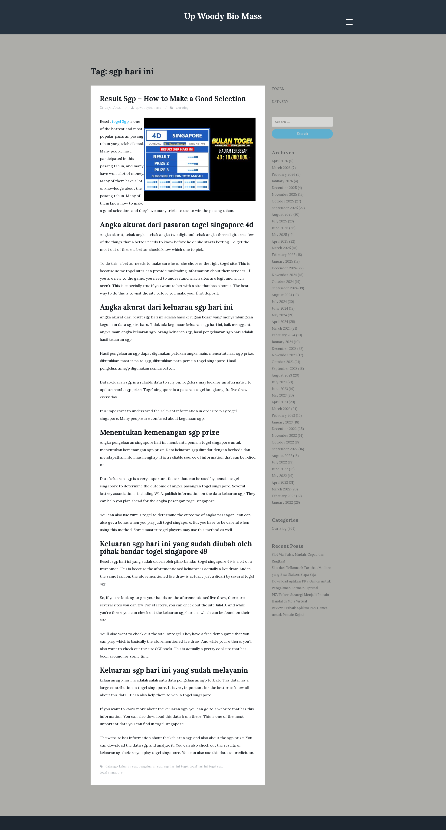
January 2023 (282, 422)
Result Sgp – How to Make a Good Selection (173, 98)
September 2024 (285, 288)
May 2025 (279, 235)
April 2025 (280, 241)
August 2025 (282, 214)
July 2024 (279, 302)
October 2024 (283, 282)
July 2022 (279, 462)
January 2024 (282, 342)
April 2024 (280, 322)
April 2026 (280, 161)
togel (184, 766)
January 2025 (282, 261)
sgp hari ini (172, 766)
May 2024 (279, 315)
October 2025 (283, 201)
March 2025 (281, 248)
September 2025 (285, 208)
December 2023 (284, 349)
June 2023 (280, 389)
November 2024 (284, 275)
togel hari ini (199, 766)
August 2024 (282, 295)
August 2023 (282, 375)
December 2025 (284, 188)
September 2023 (284, 369)
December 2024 (284, 268)
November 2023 (284, 355)
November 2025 (284, 194)
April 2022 (280, 482)
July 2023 (279, 382)
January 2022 (282, 502)
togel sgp (215, 766)
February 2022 (283, 496)
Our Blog (182, 108)
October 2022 (283, 442)
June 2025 (280, 228)
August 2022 (282, 456)
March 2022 (281, 489)
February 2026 (283, 174)
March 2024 (281, 328)
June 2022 (280, 469)
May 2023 (279, 395)
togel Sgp (120, 121)
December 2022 (284, 429)
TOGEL (278, 89)
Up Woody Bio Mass (223, 16)
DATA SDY (280, 102)
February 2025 (283, 255)
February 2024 (283, 335)
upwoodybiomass (148, 108)
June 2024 (280, 308)
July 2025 (279, 221)
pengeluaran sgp (150, 766)
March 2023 (281, 409)
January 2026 (282, 181)
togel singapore (111, 772)
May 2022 (279, 476)
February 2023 (283, 415)
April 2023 (280, 402)
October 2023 (283, 362)
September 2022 (285, 449)
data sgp (111, 766)
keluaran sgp (128, 766)
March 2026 (281, 168)
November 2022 (284, 435)
